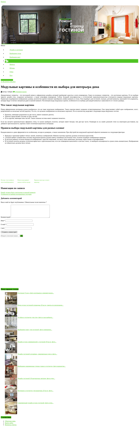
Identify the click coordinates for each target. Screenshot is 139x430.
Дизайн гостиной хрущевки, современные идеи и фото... (37, 354)
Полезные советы (7, 80)
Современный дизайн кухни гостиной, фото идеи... (36, 403)
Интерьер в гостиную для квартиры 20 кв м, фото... (35, 391)
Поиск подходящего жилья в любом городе (24, 181)
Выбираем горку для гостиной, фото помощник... (35, 329)
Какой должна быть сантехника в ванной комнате (18, 192)
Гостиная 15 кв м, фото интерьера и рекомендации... (36, 293)
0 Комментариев (21, 92)
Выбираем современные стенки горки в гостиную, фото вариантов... (42, 366)
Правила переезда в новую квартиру (41, 181)
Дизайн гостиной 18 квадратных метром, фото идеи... (36, 378)
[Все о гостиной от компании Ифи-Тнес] (69, 25)
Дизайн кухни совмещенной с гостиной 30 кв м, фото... (37, 342)
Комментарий (5, 217)
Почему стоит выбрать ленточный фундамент (7, 181)
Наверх (3, 2)
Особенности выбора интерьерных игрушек (16, 194)
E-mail (3, 224)
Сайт (2, 228)
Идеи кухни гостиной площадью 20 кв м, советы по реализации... (40, 305)
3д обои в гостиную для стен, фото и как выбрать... (35, 317)
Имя (3, 221)
